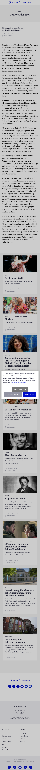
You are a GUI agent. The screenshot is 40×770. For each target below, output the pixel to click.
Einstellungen (13, 395)
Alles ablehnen (20, 389)
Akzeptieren (29, 395)
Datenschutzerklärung (19, 382)
